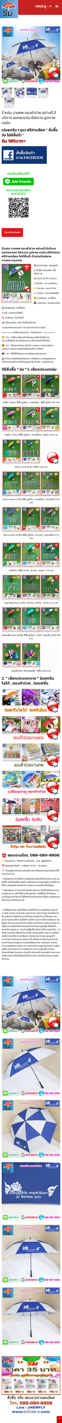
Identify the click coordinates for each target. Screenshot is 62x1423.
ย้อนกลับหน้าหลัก (12, 232)
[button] (57, 6)
